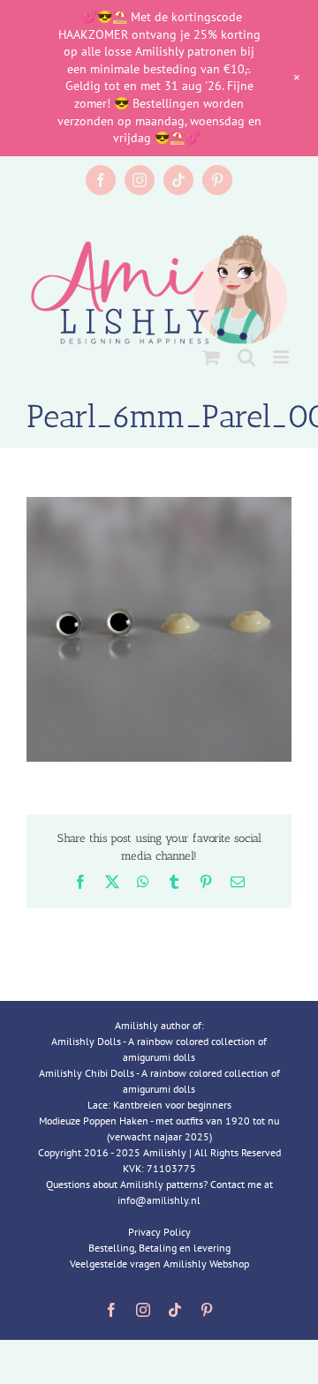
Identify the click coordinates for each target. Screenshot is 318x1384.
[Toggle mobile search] (246, 357)
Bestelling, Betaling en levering (159, 1247)
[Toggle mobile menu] (282, 357)
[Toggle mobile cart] (211, 357)
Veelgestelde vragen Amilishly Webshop (159, 1263)
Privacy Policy (159, 1231)
